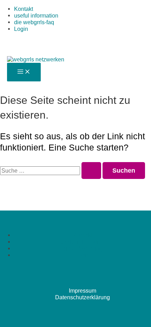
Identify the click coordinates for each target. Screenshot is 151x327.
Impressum (82, 290)
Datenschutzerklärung (82, 297)
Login (21, 29)
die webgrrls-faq (34, 22)
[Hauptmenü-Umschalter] (24, 72)
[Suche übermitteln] (91, 170)
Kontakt (23, 9)
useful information (36, 15)
